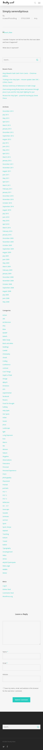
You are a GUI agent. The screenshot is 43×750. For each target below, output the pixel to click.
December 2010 (8, 196)
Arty (35, 18)
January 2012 (7, 161)
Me (4, 446)
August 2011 (7, 171)
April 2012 (6, 153)
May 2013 (6, 118)
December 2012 (8, 132)
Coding (5, 361)
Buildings (6, 347)
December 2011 (8, 164)
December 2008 (8, 277)
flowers (5, 400)
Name (5, 652)
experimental (7, 393)
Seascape (6, 509)
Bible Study (6, 340)
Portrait (5, 485)
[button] (39, 3)
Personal (6, 467)
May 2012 (6, 150)
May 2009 (6, 263)
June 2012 (6, 146)
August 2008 (7, 291)
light (4, 432)
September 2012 (8, 136)
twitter (5, 545)
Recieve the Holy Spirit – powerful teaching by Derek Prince (20, 97)
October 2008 (7, 284)
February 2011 (7, 189)
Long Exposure (8, 435)
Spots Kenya (7, 527)
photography (7, 478)
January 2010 (7, 235)
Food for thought (8, 403)
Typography (7, 548)
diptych (5, 382)
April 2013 (6, 122)
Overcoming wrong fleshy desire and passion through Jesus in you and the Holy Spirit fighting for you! (21, 90)
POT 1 (5, 492)
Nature (5, 453)
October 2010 (7, 203)
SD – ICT (6, 506)
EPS (4, 389)
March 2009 (7, 266)
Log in (5, 586)
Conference (6, 365)
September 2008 (8, 288)
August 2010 (7, 210)
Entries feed (7, 589)
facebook (6, 396)
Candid (5, 350)
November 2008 (8, 281)
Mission (5, 449)
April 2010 (6, 224)
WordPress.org (8, 596)
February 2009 (7, 270)
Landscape (6, 428)
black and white (8, 343)
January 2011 (7, 192)
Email (5, 663)
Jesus (4, 425)
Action (5, 315)
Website (5, 674)
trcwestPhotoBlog (10, 18)
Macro (5, 442)
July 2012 (6, 143)
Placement (6, 481)
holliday (5, 407)
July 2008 (6, 295)
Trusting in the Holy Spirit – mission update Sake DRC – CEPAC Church (21, 81)
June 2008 (6, 298)
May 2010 (6, 221)
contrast (5, 368)
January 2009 (7, 274)
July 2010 (6, 214)
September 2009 (8, 249)
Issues (5, 421)
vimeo (5, 559)
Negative (6, 456)
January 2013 (7, 129)
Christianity (6, 354)
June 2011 (6, 175)
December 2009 (8, 238)
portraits (5, 488)
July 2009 (6, 256)
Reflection (6, 502)
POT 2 (5, 495)
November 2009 (8, 242)
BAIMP (5, 333)
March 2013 (7, 125)
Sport (4, 523)
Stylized (5, 531)
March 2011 (7, 185)
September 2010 (8, 206)
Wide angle (6, 566)
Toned (5, 541)
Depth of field (7, 375)
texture (5, 538)
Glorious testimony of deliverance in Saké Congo (19, 86)
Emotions (6, 386)
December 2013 (8, 111)
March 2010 (7, 228)
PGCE (4, 474)
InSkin (5, 418)
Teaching (6, 534)
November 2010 (8, 199)
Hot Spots (6, 414)
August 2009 (7, 252)
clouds (5, 357)
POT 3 (5, 499)
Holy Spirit (6, 410)
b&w (4, 329)
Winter (5, 573)
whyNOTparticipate (9, 562)
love (4, 439)
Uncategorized (7, 552)
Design (5, 379)
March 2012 (7, 157)
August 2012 (7, 139)
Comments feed (8, 593)
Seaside (5, 513)
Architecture (7, 322)
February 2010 (7, 231)
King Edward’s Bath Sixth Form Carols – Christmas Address (19, 74)
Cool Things (7, 372)
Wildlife (5, 569)
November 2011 (8, 168)
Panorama (6, 463)
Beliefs (5, 336)
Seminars (6, 516)
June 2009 (6, 259)
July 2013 (6, 115)
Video (4, 555)
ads (4, 319)
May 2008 (6, 302)
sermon (5, 520)
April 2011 (6, 182)
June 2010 (6, 217)
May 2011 (6, 178)
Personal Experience (9, 471)
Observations (7, 460)
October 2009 (7, 245)
